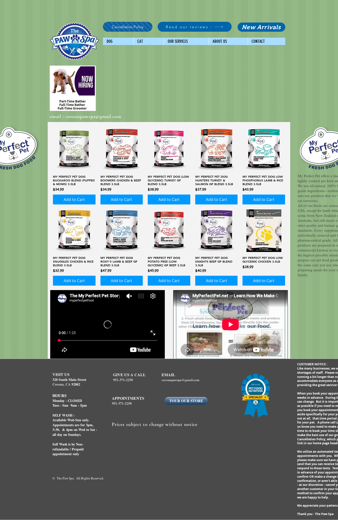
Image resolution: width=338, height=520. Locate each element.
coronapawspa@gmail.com (93, 117)
